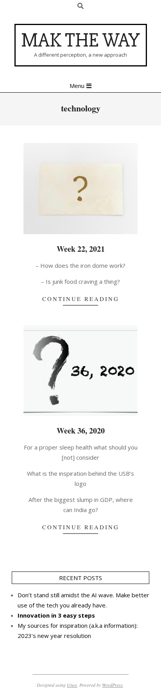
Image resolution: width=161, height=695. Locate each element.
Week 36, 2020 (81, 430)
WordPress (112, 685)
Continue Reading (80, 299)
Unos (72, 685)
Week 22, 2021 (81, 248)
